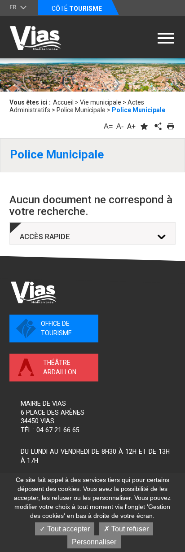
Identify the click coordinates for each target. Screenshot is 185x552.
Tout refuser (129, 529)
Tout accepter (67, 529)
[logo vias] (33, 292)
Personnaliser (94, 542)
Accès (45, 237)
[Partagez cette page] (157, 126)
